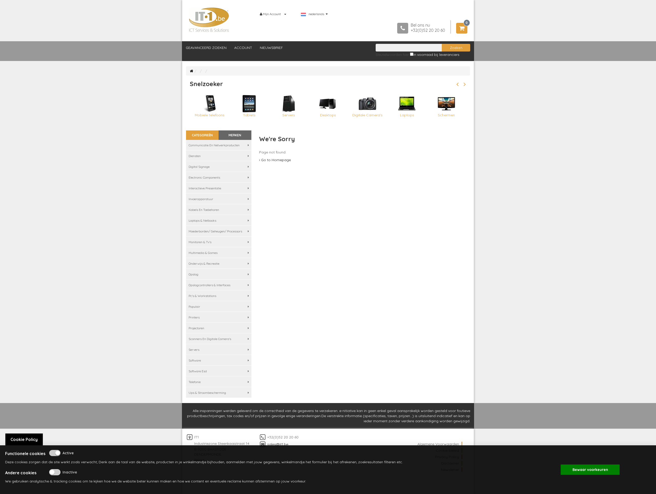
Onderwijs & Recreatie (204, 263)
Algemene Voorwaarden (438, 444)
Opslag (193, 274)
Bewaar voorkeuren (590, 469)
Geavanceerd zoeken (206, 47)
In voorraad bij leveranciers (436, 54)
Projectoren (196, 328)
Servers (194, 350)
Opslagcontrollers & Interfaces (209, 285)
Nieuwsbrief (271, 47)
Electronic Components (204, 177)
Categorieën (202, 135)
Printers (194, 317)
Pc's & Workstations (202, 296)
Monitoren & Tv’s (200, 242)
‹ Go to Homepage (275, 160)
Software (195, 360)
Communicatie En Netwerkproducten (214, 145)
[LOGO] (209, 20)
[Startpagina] (191, 71)
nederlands (316, 14)
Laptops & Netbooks (202, 220)
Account (243, 47)
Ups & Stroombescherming (207, 393)
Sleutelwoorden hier (392, 54)
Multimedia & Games (203, 253)
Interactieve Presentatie (205, 188)
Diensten (195, 156)
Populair (194, 306)
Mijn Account (272, 14)
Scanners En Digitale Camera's (210, 339)
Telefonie (195, 382)
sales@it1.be (277, 444)
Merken (235, 135)
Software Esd (198, 371)
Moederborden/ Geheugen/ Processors (215, 231)
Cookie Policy (24, 439)
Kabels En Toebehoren (204, 210)
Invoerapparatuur (201, 199)
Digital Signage (199, 167)
